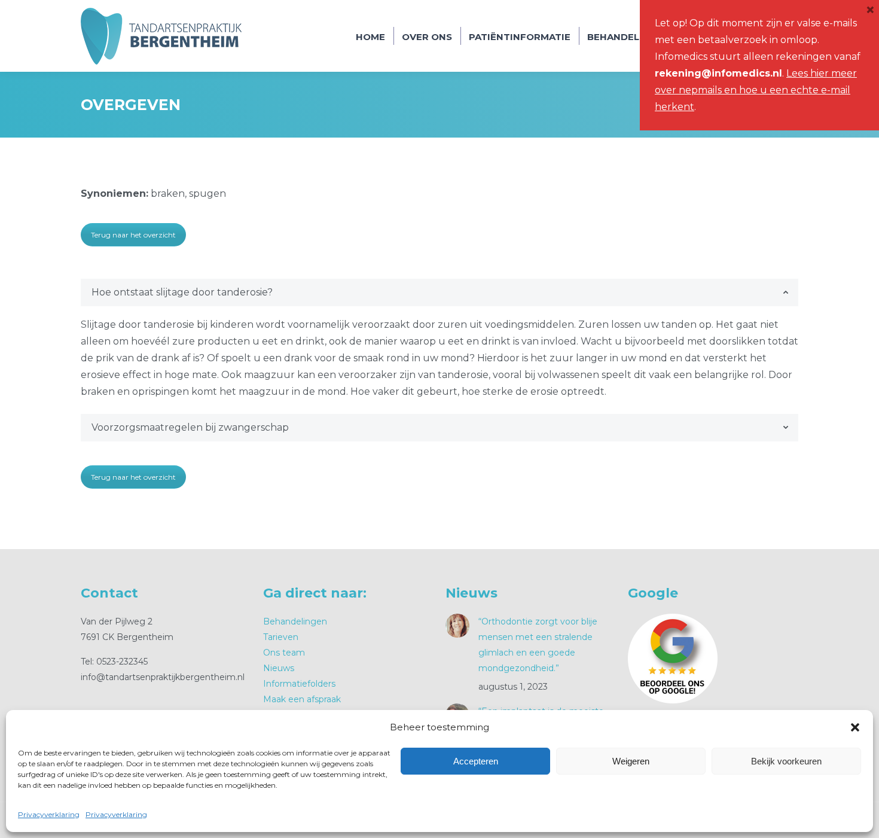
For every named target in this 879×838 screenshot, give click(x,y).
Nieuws (278, 668)
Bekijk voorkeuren (786, 761)
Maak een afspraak (302, 699)
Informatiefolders (299, 683)
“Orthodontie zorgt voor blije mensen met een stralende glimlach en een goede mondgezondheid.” (537, 645)
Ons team (284, 652)
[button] (855, 727)
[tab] (439, 292)
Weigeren (630, 761)
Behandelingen (295, 621)
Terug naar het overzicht (133, 234)
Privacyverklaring (49, 814)
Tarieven (280, 637)
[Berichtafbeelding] (457, 626)
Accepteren (475, 761)
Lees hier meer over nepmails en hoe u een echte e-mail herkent (756, 90)
